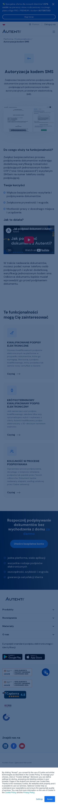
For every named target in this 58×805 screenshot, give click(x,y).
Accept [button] (49, 799)
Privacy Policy (28, 792)
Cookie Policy (10, 792)
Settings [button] (39, 799)
